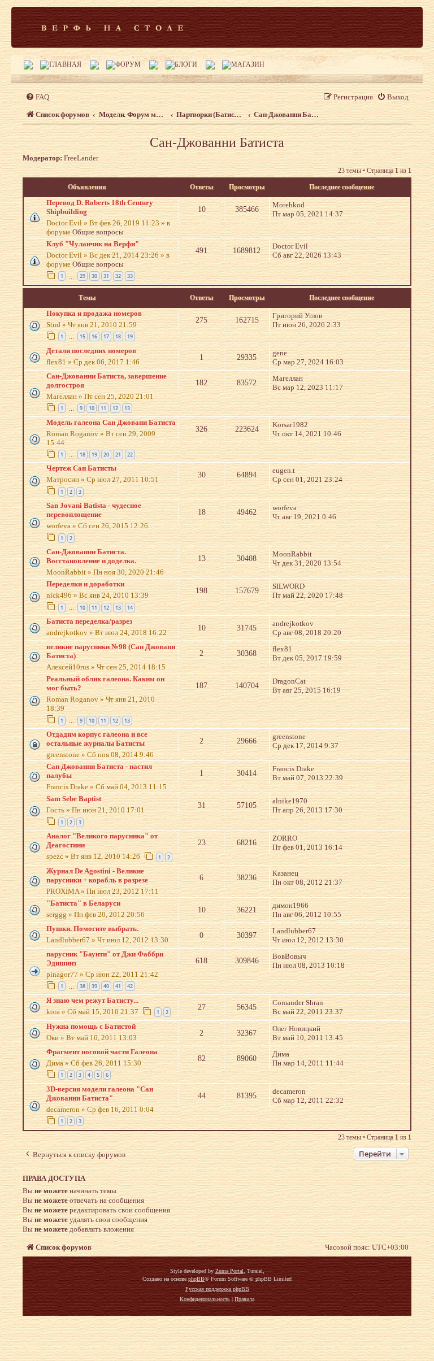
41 (118, 986)
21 (118, 454)
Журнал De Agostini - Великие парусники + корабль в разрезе (97, 875)
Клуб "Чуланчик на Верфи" (92, 244)
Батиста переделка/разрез (89, 621)
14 (130, 607)
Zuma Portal (229, 1271)
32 (118, 276)
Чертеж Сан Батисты (81, 468)
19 (130, 336)
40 (106, 986)
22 (130, 454)
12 (115, 408)
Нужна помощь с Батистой (91, 1026)
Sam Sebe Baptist (73, 798)
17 (106, 336)
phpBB (196, 1279)
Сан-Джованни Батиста (217, 142)
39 (94, 986)
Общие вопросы (98, 232)
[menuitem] (37, 97)
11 (103, 408)
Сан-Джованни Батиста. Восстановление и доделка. (91, 556)
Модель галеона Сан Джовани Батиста (111, 422)
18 (118, 336)
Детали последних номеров (91, 350)
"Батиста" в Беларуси (83, 903)
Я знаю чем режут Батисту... (92, 1000)
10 (91, 408)
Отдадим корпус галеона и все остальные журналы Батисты (96, 738)
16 (94, 336)
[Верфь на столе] (112, 27)
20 (106, 454)
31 (106, 276)
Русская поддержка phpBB (217, 1289)
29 (82, 276)
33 (130, 276)
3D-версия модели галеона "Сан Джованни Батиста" (99, 1093)
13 (127, 408)
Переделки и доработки (85, 584)
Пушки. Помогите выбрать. (92, 928)
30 (94, 276)
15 (82, 336)
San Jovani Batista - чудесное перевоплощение (93, 510)
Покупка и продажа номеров (94, 313)
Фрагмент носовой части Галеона (102, 1051)
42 (130, 986)
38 (82, 986)
